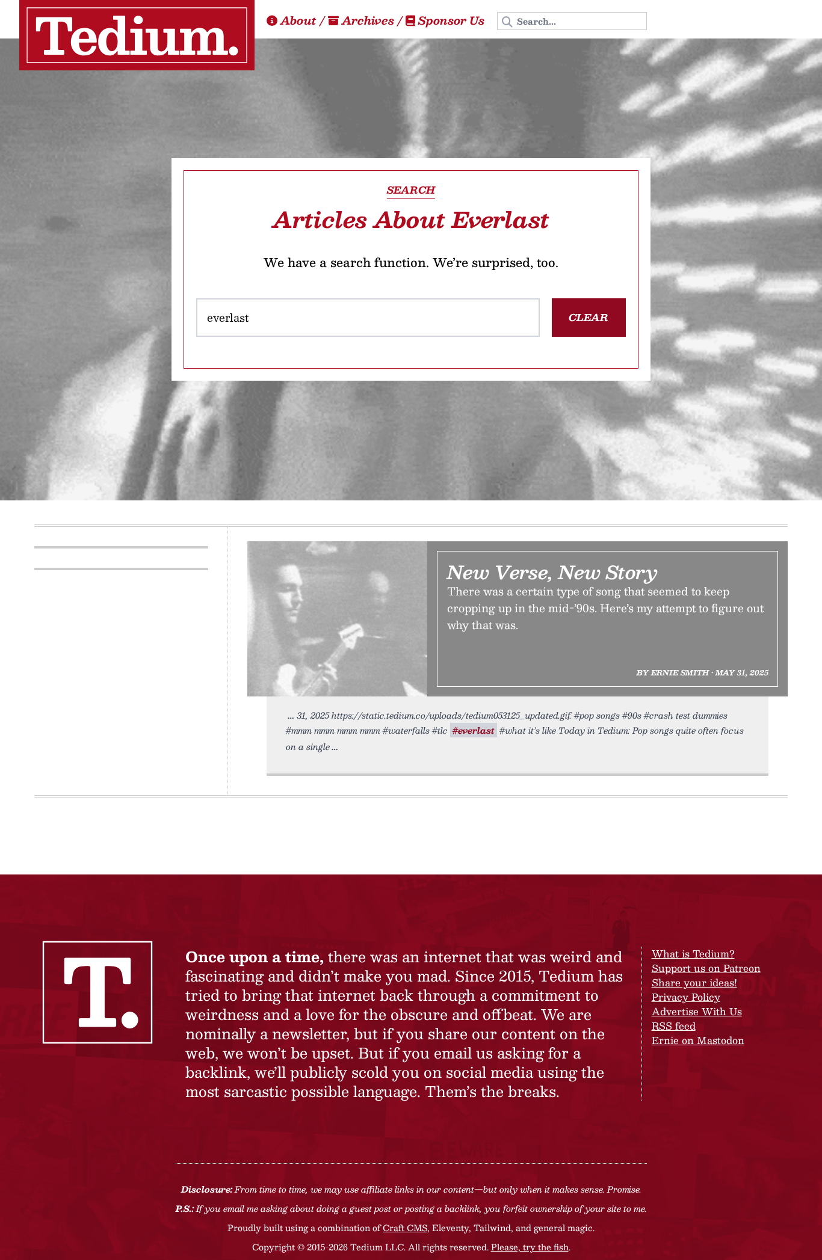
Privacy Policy (686, 997)
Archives (368, 20)
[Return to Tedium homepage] (137, 35)
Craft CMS (405, 1227)
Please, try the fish (530, 1247)
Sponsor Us (451, 20)
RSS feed (674, 1026)
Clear (588, 317)
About (298, 20)
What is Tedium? (693, 953)
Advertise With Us (697, 1011)
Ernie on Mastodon (698, 1040)
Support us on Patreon (706, 968)
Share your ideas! (694, 982)
